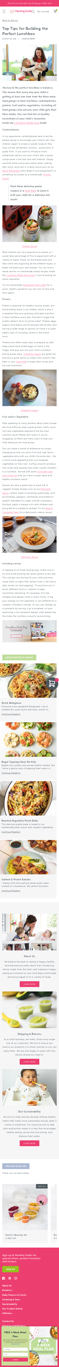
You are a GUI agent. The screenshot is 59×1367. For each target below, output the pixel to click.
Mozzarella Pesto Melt (34, 284)
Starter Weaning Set (16, 1234)
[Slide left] (49, 1182)
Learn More (29, 984)
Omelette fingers (32, 353)
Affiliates (7, 1313)
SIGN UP (10, 1269)
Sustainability (9, 1304)
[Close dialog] (55, 1328)
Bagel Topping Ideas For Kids (19, 761)
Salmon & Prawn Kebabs (16, 879)
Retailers (7, 1290)
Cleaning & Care (11, 1299)
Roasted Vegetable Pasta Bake (20, 820)
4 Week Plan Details (15, 1344)
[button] (4, 11)
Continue (15, 1360)
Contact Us (8, 1321)
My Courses (43, 11)
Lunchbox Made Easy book (20, 275)
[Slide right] (52, 1182)
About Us (7, 1285)
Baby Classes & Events (14, 1294)
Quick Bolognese (11, 170)
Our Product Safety (12, 1308)
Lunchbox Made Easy (26, 122)
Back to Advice (10, 20)
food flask (30, 190)
